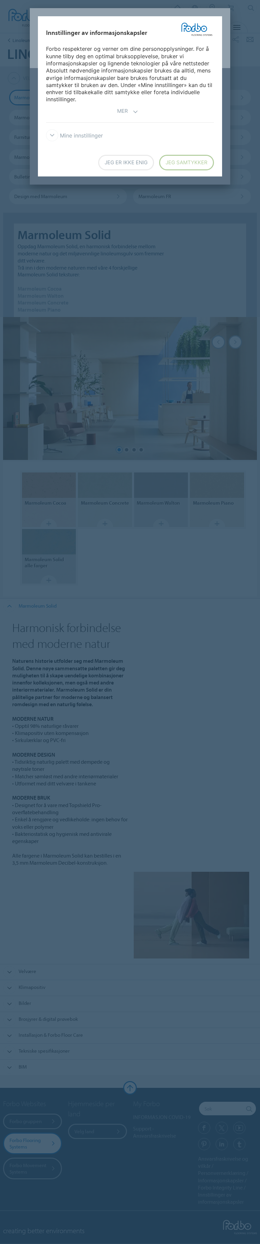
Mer (122, 111)
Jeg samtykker (187, 162)
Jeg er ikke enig (126, 162)
